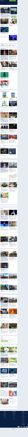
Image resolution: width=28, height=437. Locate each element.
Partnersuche (5, 417)
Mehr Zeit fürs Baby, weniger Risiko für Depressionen (4, 393)
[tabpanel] (5, 12)
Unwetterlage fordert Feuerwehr (11, 403)
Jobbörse (5, 415)
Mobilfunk (13, 0)
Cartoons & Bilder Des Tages (5, 91)
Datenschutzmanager (23, 416)
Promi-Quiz (14, 415)
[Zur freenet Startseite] (1, 0)
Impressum (23, 414)
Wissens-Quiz (14, 418)
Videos (14, 417)
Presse (23, 420)
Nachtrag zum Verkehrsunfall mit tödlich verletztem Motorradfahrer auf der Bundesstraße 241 (12, 402)
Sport (2, 111)
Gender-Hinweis (23, 419)
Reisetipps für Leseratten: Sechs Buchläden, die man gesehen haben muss (5, 320)
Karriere (23, 422)
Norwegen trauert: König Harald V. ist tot (3, 391)
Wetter (4, 416)
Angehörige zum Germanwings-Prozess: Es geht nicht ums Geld (4, 37)
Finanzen (2, 161)
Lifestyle (2, 296)
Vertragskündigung (23, 423)
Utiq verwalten (23, 417)
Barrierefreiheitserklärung (23, 413)
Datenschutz (23, 415)
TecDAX (10, 180)
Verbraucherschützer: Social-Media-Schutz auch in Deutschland (4, 180)
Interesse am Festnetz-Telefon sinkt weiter (3, 234)
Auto (1, 250)
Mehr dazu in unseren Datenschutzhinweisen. (8, 342)
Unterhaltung (3, 48)
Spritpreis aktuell (4, 413)
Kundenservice (23, 412)
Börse (4, 412)
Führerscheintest (14, 414)
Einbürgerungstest (14, 413)
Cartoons (14, 412)
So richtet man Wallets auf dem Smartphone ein (4, 235)
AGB (23, 418)
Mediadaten (23, 421)
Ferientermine (5, 414)
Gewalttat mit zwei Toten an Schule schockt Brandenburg (4, 392)
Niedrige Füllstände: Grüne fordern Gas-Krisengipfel (4, 179)
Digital (2, 208)
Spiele (14, 416)
